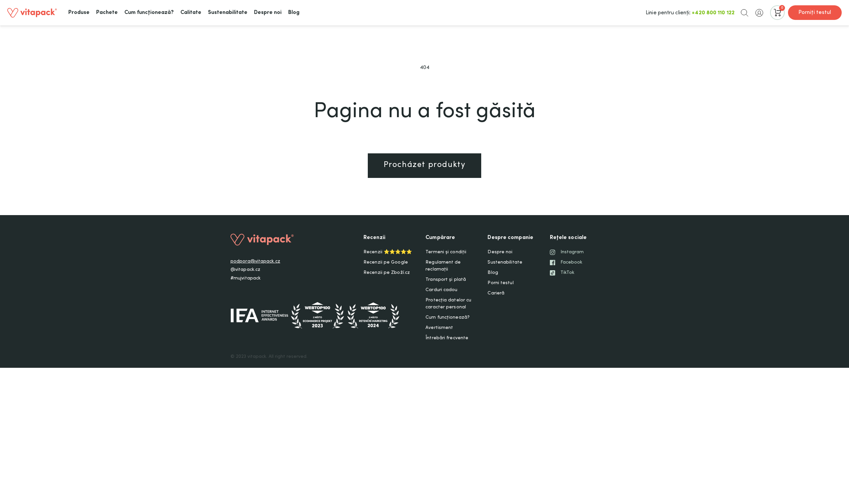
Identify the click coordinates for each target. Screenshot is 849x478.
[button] (744, 12)
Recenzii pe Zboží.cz (386, 273)
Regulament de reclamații (443, 266)
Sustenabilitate (505, 262)
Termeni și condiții (445, 252)
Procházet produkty (425, 165)
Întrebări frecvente (446, 338)
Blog (493, 273)
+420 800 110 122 (713, 13)
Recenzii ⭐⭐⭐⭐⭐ (387, 252)
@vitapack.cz (245, 270)
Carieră (496, 293)
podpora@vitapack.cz (255, 261)
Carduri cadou (441, 290)
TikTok (567, 273)
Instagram (572, 252)
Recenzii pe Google (385, 262)
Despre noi (500, 252)
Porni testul (500, 283)
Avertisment (439, 328)
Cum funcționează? (447, 317)
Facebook (571, 262)
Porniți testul (815, 12)
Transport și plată (445, 280)
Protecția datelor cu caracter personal (448, 304)
